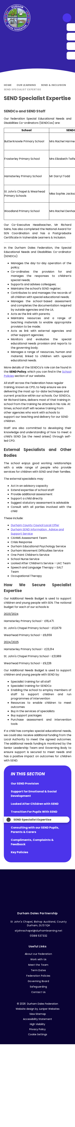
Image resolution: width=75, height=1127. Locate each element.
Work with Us (38, 959)
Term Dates (38, 970)
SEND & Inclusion (53, 85)
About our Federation (38, 954)
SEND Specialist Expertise (22, 89)
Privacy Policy (37, 1029)
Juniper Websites (49, 1009)
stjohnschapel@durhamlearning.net (38, 930)
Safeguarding (38, 986)
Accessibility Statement (37, 1019)
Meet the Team (38, 965)
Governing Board (38, 981)
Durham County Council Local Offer (35, 525)
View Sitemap (37, 1014)
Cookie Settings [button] (37, 1034)
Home (8, 85)
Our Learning (26, 85)
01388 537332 (38, 936)
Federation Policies (38, 975)
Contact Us (38, 992)
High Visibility (37, 1024)
